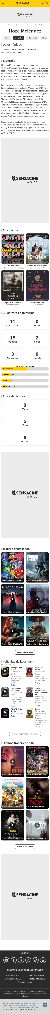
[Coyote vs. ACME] (29, 672)
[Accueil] (22, 3)
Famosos (11, 25)
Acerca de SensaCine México (15, 991)
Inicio (4, 25)
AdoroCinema (35, 979)
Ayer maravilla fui (13, 302)
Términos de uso (10, 994)
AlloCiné (9, 975)
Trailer (13, 685)
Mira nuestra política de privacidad (22, 1010)
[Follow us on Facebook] (14, 960)
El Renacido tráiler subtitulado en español (37, 612)
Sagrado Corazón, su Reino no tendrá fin (41, 691)
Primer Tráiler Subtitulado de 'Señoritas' (13, 774)
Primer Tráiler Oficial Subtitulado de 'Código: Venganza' (37, 580)
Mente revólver (37, 302)
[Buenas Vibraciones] (29, 713)
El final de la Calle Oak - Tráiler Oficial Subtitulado (37, 838)
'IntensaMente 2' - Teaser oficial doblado (13, 580)
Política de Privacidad (26, 994)
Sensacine (22, 982)
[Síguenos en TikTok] (36, 960)
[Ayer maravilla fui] (12, 285)
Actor (14, 49)
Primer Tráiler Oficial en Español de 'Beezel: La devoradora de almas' (37, 806)
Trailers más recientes (25, 652)
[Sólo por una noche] (5, 672)
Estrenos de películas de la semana (25, 734)
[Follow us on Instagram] (28, 960)
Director (22, 49)
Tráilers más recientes (25, 847)
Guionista (31, 49)
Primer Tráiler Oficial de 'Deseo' (13, 644)
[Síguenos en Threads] (43, 960)
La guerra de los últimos (16, 689)
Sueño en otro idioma (37, 265)
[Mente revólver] (37, 285)
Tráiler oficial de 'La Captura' (37, 644)
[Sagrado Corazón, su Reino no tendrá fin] (29, 692)
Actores (18, 25)
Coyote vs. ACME (39, 669)
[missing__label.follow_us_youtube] (6, 960)
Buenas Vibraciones (40, 710)
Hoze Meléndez (28, 25)
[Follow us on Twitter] (21, 960)
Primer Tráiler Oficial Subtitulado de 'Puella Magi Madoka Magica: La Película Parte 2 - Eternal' (37, 774)
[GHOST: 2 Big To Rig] (5, 713)
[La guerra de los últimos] (5, 692)
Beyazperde (10, 979)
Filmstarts (33, 975)
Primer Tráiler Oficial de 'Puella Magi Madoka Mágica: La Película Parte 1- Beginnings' (13, 806)
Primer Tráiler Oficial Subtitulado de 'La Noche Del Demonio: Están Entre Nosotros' (13, 612)
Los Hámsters (13, 265)
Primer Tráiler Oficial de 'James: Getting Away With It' (13, 838)
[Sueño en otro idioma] (37, 248)
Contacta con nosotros (36, 991)
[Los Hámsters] (12, 248)
